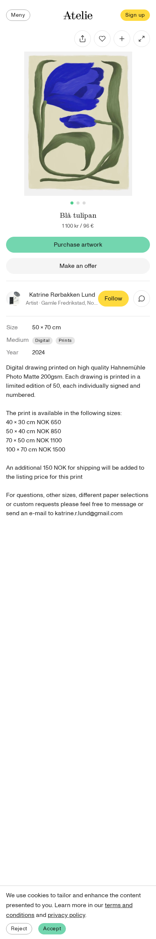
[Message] (141, 298)
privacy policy (66, 915)
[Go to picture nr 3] (84, 202)
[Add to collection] (122, 38)
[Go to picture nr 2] (78, 202)
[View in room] (141, 38)
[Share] (82, 38)
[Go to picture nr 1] (71, 202)
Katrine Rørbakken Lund (62, 295)
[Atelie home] (78, 15)
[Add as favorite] (102, 38)
